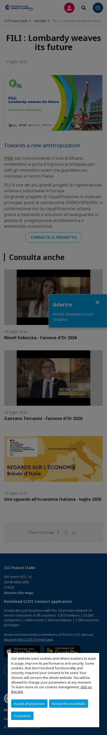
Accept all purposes (29, 703)
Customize (22, 715)
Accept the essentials (68, 703)
